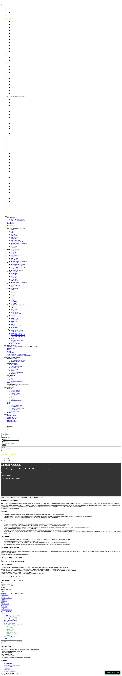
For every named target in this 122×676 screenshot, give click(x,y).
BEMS (12, 171)
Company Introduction (10, 671)
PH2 (12, 78)
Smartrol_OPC (14, 113)
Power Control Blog (16, 198)
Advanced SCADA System (18, 152)
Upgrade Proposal (12, 213)
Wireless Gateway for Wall (18, 56)
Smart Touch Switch (12, 80)
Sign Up (3, 447)
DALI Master (14, 51)
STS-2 (12, 87)
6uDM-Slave (14, 65)
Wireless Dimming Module (18, 57)
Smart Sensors (11, 75)
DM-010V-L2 (14, 101)
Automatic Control (12, 155)
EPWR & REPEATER (17, 33)
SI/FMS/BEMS (11, 167)
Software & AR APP (12, 108)
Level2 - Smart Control (17, 123)
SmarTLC (13, 116)
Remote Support (11, 210)
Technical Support (9, 179)
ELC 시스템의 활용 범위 (18, 126)
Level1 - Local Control (17, 122)
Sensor (12, 162)
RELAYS (13, 39)
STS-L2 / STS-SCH (16, 105)
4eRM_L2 (13, 99)
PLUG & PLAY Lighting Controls (16, 96)
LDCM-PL (14, 69)
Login (4, 444)
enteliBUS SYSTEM (16, 158)
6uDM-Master (14, 66)
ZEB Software (11, 139)
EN (7, 434)
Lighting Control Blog (16, 197)
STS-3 (12, 89)
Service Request (11, 207)
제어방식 (13, 130)
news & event (11, 14)
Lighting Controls (8, 18)
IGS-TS (13, 107)
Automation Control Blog (17, 200)
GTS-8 (12, 92)
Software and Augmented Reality (19, 35)
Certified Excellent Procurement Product (17, 176)
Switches (13, 48)
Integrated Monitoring (16, 173)
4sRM (12, 23)
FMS (12, 170)
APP (12, 114)
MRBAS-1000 (14, 177)
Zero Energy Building (10, 136)
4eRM (12, 24)
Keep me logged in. (9, 443)
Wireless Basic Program (17, 62)
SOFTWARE (14, 165)
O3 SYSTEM (14, 156)
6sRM (12, 21)
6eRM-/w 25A (14, 29)
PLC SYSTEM (15, 159)
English (11, 429)
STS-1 (12, 86)
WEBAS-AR (14, 119)
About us (6, 8)
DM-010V (13, 68)
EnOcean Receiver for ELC (18, 59)
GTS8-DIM (14, 95)
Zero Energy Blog (15, 201)
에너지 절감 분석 (16, 135)
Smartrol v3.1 (14, 110)
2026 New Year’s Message (18, 11)
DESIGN (13, 133)
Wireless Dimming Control (14, 54)
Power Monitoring (12, 150)
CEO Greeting (11, 9)
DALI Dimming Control (13, 41)
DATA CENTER (11, 204)
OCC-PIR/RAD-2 (15, 77)
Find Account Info (5, 448)
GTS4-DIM (14, 93)
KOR (3, 434)
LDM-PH (13, 44)
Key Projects (10, 15)
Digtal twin (10, 174)
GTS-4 (12, 90)
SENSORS (14, 38)
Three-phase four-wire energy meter (16, 145)
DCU (8, 141)
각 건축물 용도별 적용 (17, 132)
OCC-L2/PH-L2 (15, 104)
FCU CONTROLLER (17, 164)
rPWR (12, 98)
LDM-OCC (14, 45)
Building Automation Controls (12, 148)
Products (9, 180)
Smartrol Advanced (16, 117)
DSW (12, 81)
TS (11, 83)
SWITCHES (14, 30)
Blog (8, 195)
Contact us (10, 17)
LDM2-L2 (13, 102)
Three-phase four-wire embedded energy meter (19, 147)
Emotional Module (15, 47)
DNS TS (13, 84)
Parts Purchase (11, 212)
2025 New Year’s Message (18, 12)
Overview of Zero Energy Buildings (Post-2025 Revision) (22, 138)
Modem (9, 142)
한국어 (11, 427)
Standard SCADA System (17, 153)
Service (6, 206)
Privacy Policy (8, 663)
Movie (9, 194)
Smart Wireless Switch (16, 60)
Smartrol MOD (15, 111)
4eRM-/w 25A (14, 27)
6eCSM (13, 26)
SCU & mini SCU (15, 32)
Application (10, 120)
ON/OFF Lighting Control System (16, 20)
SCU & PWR (14, 50)
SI (11, 168)
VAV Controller (15, 161)
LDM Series (14, 42)
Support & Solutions (12, 209)
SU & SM (13, 36)
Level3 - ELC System (16, 125)
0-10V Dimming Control (13, 63)
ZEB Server (10, 144)
